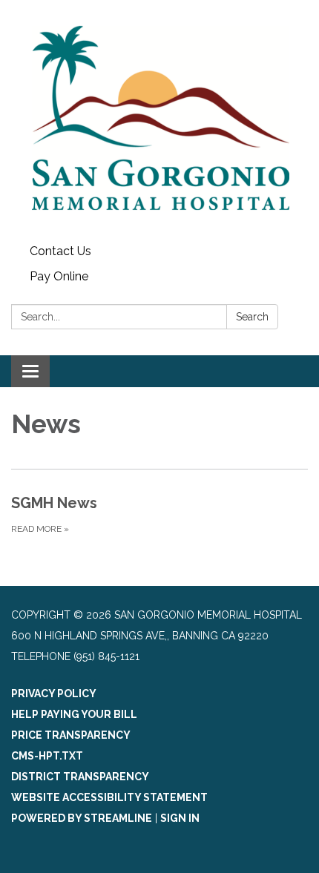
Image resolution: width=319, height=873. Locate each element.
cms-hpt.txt (47, 756)
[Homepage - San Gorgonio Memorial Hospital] (159, 119)
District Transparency (80, 777)
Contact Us (60, 251)
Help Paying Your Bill (74, 714)
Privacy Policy (53, 693)
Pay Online (59, 276)
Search (252, 317)
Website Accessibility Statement (109, 797)
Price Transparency (71, 735)
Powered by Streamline (81, 818)
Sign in (180, 818)
